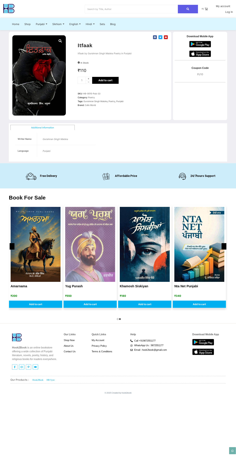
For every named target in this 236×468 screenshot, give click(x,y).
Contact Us (70, 351)
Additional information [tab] (42, 127)
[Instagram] (21, 367)
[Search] (188, 9)
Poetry (91, 97)
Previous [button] (12, 246)
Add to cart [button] (35, 304)
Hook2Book (37, 380)
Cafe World (90, 105)
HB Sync (51, 380)
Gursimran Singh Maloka (95, 101)
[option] (35, 256)
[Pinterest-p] (28, 367)
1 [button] (117, 319)
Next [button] (224, 246)
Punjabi (119, 101)
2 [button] (120, 319)
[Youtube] (35, 367)
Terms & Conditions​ (102, 351)
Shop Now (69, 340)
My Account (98, 340)
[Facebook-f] (14, 367)
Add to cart (105, 80)
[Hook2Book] (8, 8)
